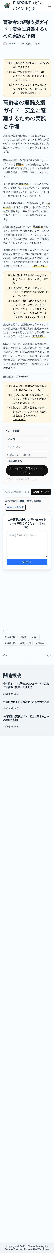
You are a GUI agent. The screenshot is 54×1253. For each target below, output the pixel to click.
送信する (27, 561)
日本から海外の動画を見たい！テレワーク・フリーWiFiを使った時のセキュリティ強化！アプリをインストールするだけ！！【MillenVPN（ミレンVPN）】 (30, 308)
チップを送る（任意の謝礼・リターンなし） (27, 470)
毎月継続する (15, 461)
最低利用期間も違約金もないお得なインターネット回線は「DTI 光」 (30, 279)
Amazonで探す (41, 491)
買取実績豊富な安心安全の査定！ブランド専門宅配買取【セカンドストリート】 (30, 75)
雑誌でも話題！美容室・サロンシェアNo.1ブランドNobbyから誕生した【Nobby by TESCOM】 (30, 413)
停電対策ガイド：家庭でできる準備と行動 (26, 701)
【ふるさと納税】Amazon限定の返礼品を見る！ (31, 64)
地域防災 (10, 637)
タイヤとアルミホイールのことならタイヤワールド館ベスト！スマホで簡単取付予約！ (30, 88)
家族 (23, 637)
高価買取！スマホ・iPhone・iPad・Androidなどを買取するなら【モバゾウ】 (31, 292)
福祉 (35, 637)
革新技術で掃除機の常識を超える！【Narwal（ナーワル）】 (30, 387)
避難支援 (10, 643)
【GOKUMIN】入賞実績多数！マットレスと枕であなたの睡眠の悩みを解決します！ (30, 398)
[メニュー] (49, 5)
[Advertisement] (27, 597)
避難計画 (25, 643)
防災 (37, 44)
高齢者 (40, 643)
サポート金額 (12, 430)
